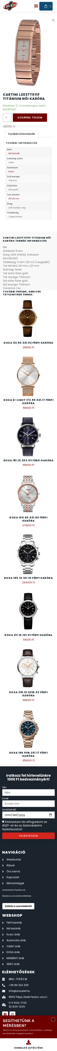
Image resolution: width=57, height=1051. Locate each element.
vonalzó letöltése (28, 1048)
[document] (28, 525)
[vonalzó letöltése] (28, 1042)
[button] (53, 1019)
